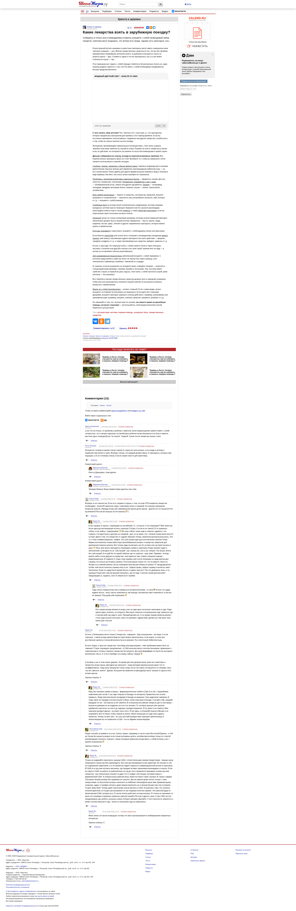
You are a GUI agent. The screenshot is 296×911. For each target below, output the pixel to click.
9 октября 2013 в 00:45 (119, 468)
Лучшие (108, 405)
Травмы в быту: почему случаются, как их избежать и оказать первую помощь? (115, 359)
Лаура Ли (96, 521)
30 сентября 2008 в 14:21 (111, 811)
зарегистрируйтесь (119, 411)
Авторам (194, 857)
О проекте (194, 850)
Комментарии (139, 11)
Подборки (107, 11)
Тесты (127, 11)
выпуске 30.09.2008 (109, 338)
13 (130, 28)
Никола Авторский (92, 426)
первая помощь (125, 312)
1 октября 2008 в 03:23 (110, 687)
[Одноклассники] (150, 27)
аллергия (138, 312)
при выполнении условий (44, 896)
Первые (102, 405)
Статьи (118, 11)
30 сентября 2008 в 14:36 (107, 630)
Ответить (94, 440)
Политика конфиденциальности (18, 885)
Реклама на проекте (243, 850)
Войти (188, 4)
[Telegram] (154, 27)
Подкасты (154, 11)
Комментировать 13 (104, 328)
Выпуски (95, 11)
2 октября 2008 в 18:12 (115, 585)
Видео (165, 11)
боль (145, 312)
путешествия (103, 312)
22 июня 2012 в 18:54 (118, 485)
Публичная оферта (198, 861)
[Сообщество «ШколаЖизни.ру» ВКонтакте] (178, 11)
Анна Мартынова (95, 729)
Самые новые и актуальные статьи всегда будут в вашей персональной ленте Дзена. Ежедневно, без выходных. (196, 70)
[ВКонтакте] (147, 27)
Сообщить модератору (125, 426)
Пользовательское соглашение (17, 887)
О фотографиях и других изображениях (21, 891)
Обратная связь (242, 853)
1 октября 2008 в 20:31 (108, 499)
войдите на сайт (138, 411)
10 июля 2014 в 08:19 (106, 446)
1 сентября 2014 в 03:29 (109, 426)
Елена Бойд (93, 499)
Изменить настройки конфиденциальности (22, 906)
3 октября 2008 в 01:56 (117, 605)
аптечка (113, 312)
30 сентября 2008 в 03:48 (107, 756)
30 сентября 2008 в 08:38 (112, 729)
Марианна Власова (100, 468)
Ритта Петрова (90, 446)
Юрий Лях (89, 630)
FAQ (192, 853)
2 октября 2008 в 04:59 (110, 521)
